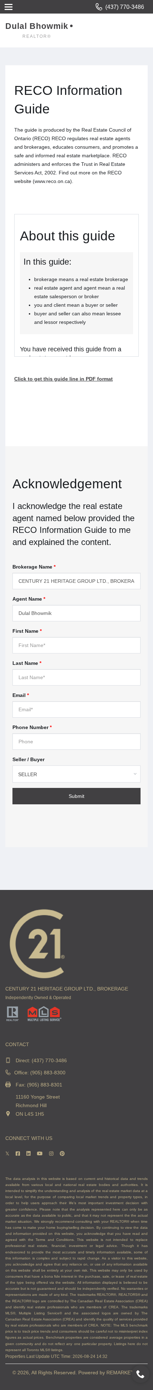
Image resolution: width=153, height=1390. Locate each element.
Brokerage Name (34, 567)
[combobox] (76, 774)
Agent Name (28, 599)
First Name (27, 631)
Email (20, 695)
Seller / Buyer (28, 759)
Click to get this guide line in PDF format (63, 379)
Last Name (26, 663)
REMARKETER (123, 1372)
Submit (76, 796)
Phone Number (32, 727)
